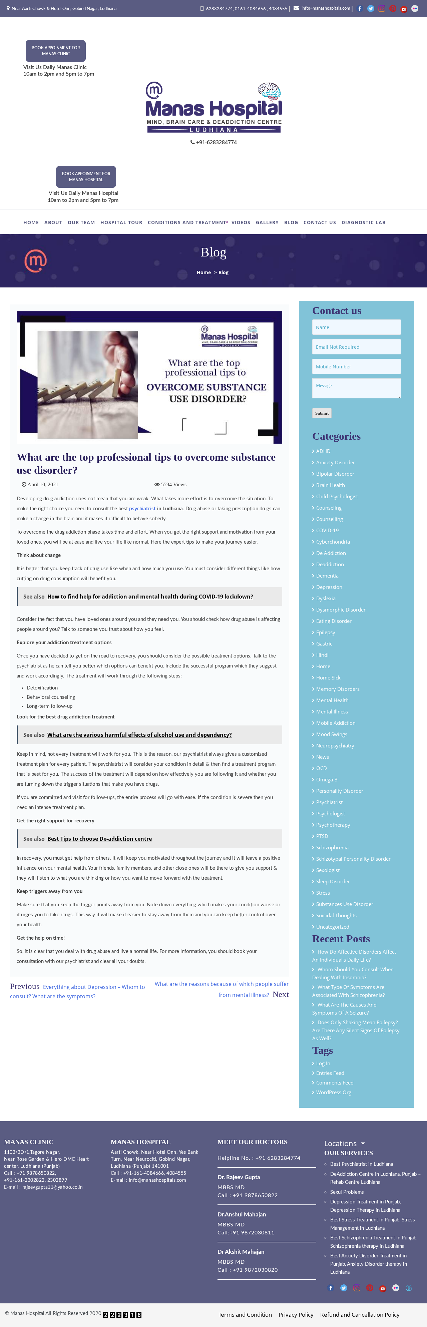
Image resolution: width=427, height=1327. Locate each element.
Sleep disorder (333, 881)
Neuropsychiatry (335, 745)
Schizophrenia (332, 847)
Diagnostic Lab (364, 222)
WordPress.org (333, 1092)
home (323, 666)
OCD (321, 768)
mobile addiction (336, 722)
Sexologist (328, 870)
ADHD (323, 451)
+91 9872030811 (252, 1232)
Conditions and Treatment (187, 222)
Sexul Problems (347, 1192)
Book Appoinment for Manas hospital (86, 177)
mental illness (332, 711)
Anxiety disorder (335, 462)
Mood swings (331, 734)
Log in (323, 1063)
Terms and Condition (245, 1314)
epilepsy (325, 632)
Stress (323, 892)
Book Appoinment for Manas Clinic (56, 51)
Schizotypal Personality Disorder (353, 858)
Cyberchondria (333, 541)
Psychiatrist (329, 802)
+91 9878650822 (35, 1173)
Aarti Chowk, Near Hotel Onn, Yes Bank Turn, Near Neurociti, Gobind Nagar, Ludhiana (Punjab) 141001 (154, 1159)
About (53, 222)
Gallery (267, 222)
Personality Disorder (339, 790)
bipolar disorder (335, 473)
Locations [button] (341, 1143)
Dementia (327, 575)
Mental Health (332, 700)
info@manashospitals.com (325, 8)
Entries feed (330, 1073)
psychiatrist (142, 508)
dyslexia (326, 598)
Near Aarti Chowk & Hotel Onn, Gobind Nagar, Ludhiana (64, 9)
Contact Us (320, 222)
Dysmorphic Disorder (341, 609)
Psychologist (330, 813)
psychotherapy (333, 824)
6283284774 (219, 9)
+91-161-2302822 (24, 1180)
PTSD (322, 836)
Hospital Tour (121, 222)
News (322, 756)
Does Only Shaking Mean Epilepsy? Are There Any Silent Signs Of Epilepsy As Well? (356, 1030)
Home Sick (328, 677)
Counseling (329, 507)
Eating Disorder (334, 621)
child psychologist (337, 496)
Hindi (322, 655)
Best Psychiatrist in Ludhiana (361, 1164)
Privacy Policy (296, 1314)
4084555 (278, 9)
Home (31, 222)
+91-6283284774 (216, 142)
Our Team (81, 222)
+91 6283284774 (277, 1158)
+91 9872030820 (255, 1270)
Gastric (324, 643)
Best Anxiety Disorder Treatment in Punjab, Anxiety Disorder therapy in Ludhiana (368, 1264)
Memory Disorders (338, 688)
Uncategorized (332, 926)
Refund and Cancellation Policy (360, 1314)
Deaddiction (330, 564)
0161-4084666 (251, 9)
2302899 (57, 1180)
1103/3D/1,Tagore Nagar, (32, 1152)
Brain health (330, 485)
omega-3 (327, 779)
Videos (241, 222)
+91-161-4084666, (144, 1173)
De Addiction (331, 553)
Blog (291, 222)
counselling (329, 519)
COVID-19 (327, 530)
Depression (329, 587)
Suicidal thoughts (336, 915)
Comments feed (335, 1082)
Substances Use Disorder (344, 904)
